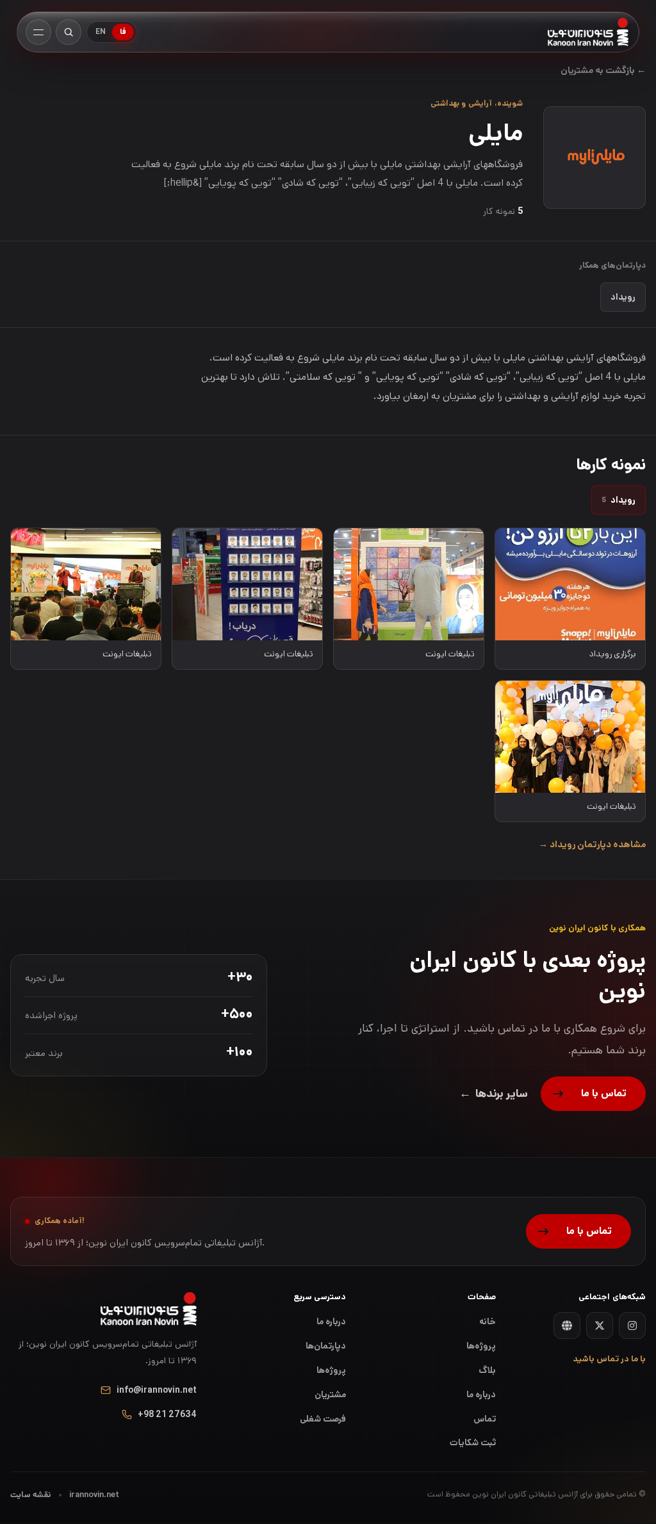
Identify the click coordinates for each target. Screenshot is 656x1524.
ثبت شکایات (473, 1442)
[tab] (618, 500)
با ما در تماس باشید (609, 1359)
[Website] (567, 1325)
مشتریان (330, 1394)
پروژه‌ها (331, 1370)
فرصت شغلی (323, 1419)
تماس (484, 1419)
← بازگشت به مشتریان (603, 70)
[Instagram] (632, 1325)
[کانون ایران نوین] (588, 32)
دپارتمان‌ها (326, 1346)
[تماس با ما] (593, 1093)
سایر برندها (493, 1093)
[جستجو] (68, 32)
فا (123, 31)
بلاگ (487, 1370)
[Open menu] (38, 32)
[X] (599, 1325)
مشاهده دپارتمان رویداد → (592, 844)
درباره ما (331, 1321)
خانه (487, 1321)
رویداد (623, 297)
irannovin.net (94, 1495)
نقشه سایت (30, 1495)
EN (100, 31)
